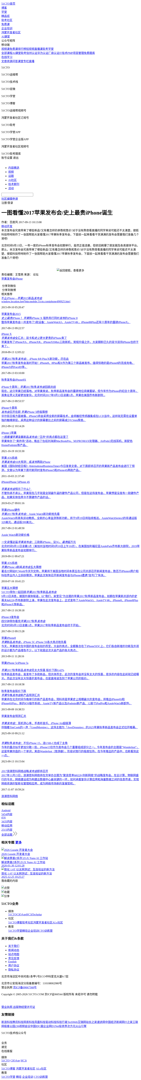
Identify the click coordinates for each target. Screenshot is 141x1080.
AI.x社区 (57, 922)
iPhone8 (19, 379)
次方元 (71, 1026)
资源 (9, 61)
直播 (31, 61)
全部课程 (6, 53)
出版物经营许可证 (24, 1007)
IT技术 (63, 53)
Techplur (37, 914)
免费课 (5, 24)
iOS (9, 457)
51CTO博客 (15, 922)
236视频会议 (22, 1026)
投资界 (63, 1026)
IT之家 (128, 1022)
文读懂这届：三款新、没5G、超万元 (38, 542)
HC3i (29, 914)
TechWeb (72, 1022)
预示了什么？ (16, 489)
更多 (18, 842)
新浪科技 (6, 1022)
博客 (4, 7)
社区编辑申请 (9, 198)
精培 (25, 930)
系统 (14, 457)
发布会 (11, 278)
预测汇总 (20, 716)
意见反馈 (13, 958)
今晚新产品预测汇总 (20, 695)
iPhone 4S (24, 481)
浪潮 (4, 796)
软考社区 (6, 20)
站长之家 (91, 1022)
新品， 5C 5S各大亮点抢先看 (33, 642)
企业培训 (6, 28)
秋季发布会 (8, 379)
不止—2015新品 (21, 298)
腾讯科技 (17, 1022)
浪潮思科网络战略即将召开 (24, 771)
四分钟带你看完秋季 (23, 621)
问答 (15, 61)
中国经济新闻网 (114, 1022)
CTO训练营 (46, 930)
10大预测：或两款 (25, 461)
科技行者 (61, 1022)
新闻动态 (13, 950)
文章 (4, 61)
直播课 (38, 48)
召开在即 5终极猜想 (24, 411)
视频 (11, 171)
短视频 (30, 48)
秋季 (4, 691)
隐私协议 (13, 969)
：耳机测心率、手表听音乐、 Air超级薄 (36, 723)
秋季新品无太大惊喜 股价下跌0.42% (32, 670)
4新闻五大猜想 (21, 567)
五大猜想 (12, 587)
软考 (23, 53)
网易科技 (28, 1022)
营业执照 (7, 1007)
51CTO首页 (8, 3)
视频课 (5, 48)
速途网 (101, 1022)
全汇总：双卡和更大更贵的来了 (34, 337)
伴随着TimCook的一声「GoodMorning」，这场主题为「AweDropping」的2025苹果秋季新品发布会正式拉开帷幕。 (69, 727)
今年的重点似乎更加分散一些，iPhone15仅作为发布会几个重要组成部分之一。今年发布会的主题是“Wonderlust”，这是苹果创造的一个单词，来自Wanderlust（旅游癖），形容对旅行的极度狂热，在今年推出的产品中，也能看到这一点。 (70, 751)
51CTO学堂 (15, 930)
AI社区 (12, 180)
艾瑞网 (82, 1022)
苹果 (4, 278)
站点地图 (13, 954)
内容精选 (13, 167)
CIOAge (21, 914)
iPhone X (6, 334)
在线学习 (6, 57)
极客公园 (9, 1026)
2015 (18, 314)
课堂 (20, 61)
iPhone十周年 (9, 407)
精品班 (5, 16)
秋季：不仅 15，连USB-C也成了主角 (34, 743)
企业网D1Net (51, 1026)
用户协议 (13, 965)
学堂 (4, 11)
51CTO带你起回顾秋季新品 (29, 592)
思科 (9, 796)
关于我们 (13, 946)
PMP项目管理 (75, 53)
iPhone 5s (23, 662)
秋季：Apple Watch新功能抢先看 (30, 514)
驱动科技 (50, 1022)
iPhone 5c (12, 662)
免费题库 (89, 53)
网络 (15, 796)
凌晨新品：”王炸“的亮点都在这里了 (34, 436)
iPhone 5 (6, 432)
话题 (11, 175)
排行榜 (22, 48)
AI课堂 (5, 36)
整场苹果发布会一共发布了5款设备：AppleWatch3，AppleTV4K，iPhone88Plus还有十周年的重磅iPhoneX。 (66, 322)
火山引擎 (80, 1026)
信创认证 (31, 53)
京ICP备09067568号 (25, 987)
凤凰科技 (39, 1022)
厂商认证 (53, 53)
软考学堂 (48, 48)
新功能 (20, 534)
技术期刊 (13, 184)
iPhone (19, 278)
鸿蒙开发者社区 (11, 32)
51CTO (12, 914)
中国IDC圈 (36, 1026)
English (12, 961)
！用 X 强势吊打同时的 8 (39, 318)
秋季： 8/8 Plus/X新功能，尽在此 (35, 358)
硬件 (17, 509)
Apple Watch (8, 534)
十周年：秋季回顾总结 (28, 386)
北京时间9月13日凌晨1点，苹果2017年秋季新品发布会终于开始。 (41, 625)
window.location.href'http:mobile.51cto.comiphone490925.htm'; (36, 301)
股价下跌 (20, 691)
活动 (11, 188)
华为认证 (42, 53)
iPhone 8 (6, 617)
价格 (26, 534)
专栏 (26, 61)
